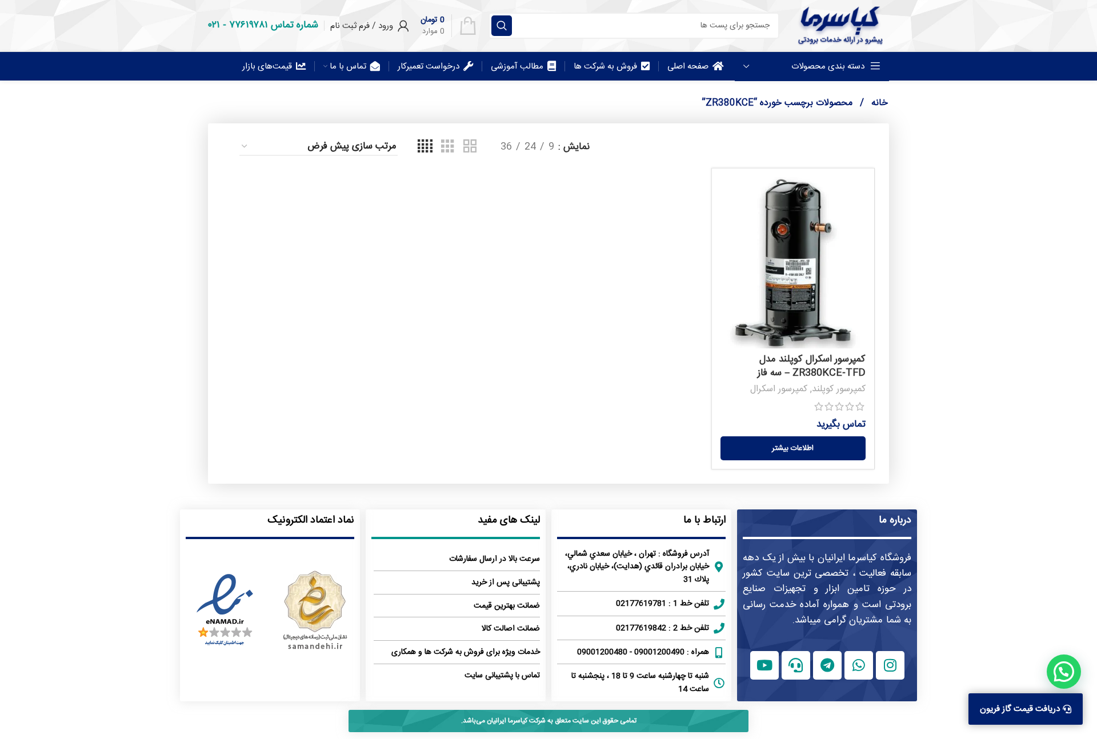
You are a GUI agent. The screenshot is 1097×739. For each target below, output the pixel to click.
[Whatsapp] (858, 665)
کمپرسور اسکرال (778, 389)
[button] (1064, 671)
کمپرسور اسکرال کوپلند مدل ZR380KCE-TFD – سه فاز (812, 366)
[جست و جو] (501, 25)
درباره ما (895, 520)
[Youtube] (764, 665)
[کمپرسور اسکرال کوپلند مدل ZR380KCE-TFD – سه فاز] (793, 262)
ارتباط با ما (704, 520)
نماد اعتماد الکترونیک (310, 520)
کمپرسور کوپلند (839, 389)
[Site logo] (840, 26)
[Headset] (796, 665)
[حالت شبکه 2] (470, 147)
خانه (878, 103)
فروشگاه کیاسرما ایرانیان (864, 558)
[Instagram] (890, 665)
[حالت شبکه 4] (425, 147)
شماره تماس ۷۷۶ (273, 25)
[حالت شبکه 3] (447, 147)
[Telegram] (827, 665)
